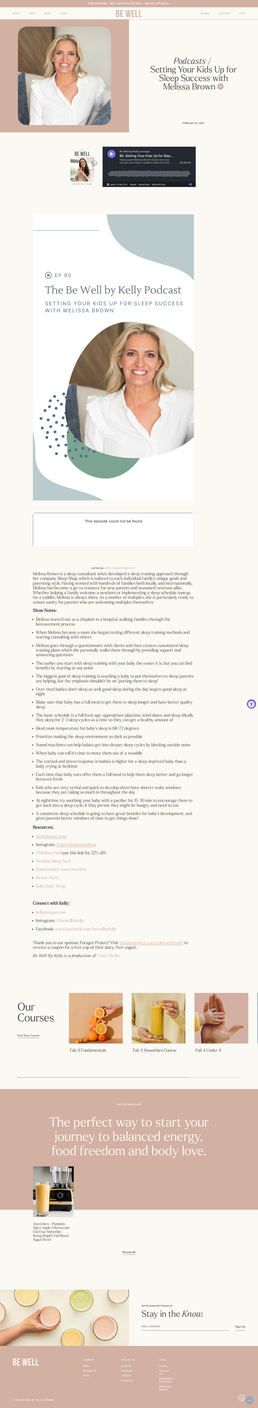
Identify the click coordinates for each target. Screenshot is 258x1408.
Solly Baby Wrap (51, 886)
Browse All (129, 1252)
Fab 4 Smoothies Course (155, 1050)
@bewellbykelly (70, 920)
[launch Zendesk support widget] (249, 1400)
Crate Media (108, 955)
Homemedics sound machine (61, 869)
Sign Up (240, 1326)
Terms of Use (164, 1372)
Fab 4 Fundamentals (88, 1050)
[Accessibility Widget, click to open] (251, 704)
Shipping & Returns (165, 1388)
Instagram (127, 1380)
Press (86, 1375)
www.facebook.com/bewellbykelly (85, 929)
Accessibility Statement (166, 1380)
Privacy (163, 1366)
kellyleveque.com (51, 912)
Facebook (126, 1370)
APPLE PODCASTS (114, 568)
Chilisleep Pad (48, 853)
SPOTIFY (131, 568)
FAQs (86, 1366)
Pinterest (126, 1366)
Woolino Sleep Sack (53, 861)
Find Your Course (28, 1035)
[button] (16, 13)
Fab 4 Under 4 (208, 1050)
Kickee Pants (48, 877)
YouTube (126, 1375)
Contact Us (89, 1370)
